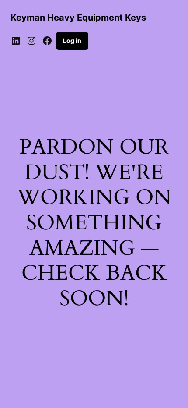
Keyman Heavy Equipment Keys (78, 17)
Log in (72, 40)
